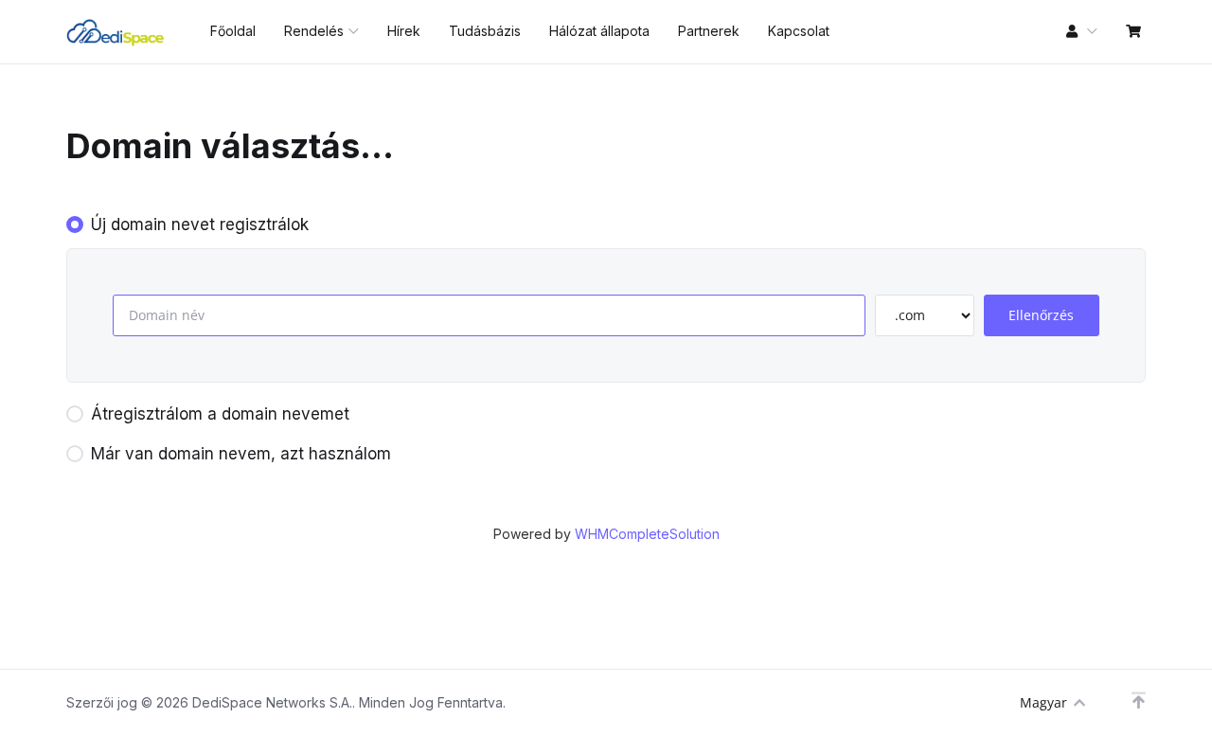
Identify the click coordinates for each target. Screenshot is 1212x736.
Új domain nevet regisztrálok (200, 224)
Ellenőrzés (1041, 315)
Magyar (1043, 702)
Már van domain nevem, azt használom (241, 453)
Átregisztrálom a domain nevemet (220, 413)
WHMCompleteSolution (647, 534)
